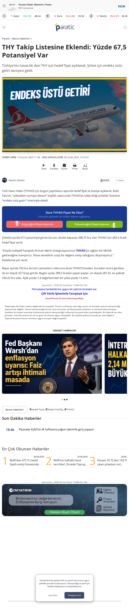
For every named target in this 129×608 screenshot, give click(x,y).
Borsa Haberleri (21, 38)
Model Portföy (54, 409)
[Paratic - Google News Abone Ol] (112, 181)
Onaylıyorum (74, 595)
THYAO (80, 250)
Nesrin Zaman (17, 180)
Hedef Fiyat (36, 409)
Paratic (6, 38)
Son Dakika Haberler (21, 418)
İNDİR (121, 6)
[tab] (62, 399)
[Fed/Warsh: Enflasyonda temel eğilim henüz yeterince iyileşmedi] (52, 364)
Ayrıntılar (52, 595)
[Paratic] (64, 27)
